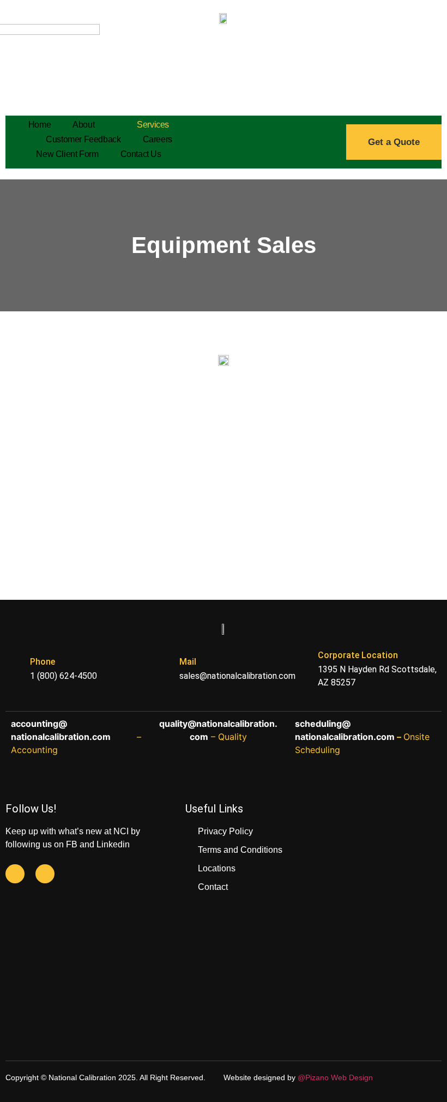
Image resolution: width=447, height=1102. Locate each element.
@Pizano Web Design (335, 1077)
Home (39, 124)
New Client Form (67, 154)
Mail (187, 662)
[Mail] (161, 668)
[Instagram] (45, 873)
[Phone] (12, 668)
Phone (42, 662)
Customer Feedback (83, 139)
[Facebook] (15, 873)
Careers (157, 139)
